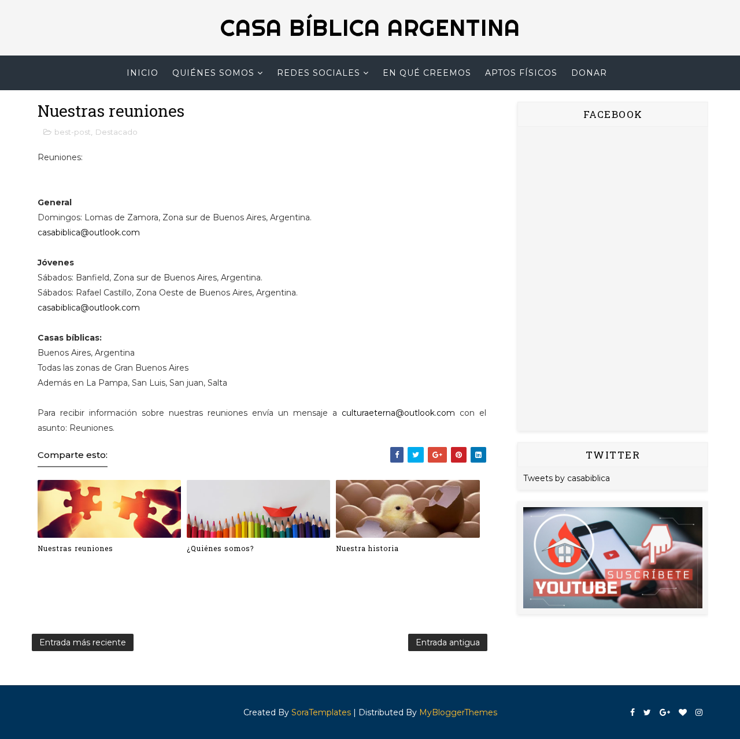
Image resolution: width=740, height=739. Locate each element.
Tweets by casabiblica (566, 478)
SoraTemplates (321, 712)
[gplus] (665, 712)
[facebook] (632, 712)
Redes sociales (318, 73)
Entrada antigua (448, 642)
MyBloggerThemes (458, 712)
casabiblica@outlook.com (89, 232)
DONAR (589, 73)
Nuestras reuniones (75, 548)
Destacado (116, 131)
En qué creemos (427, 73)
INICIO (142, 73)
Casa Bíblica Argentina (370, 27)
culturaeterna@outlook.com (398, 413)
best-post (72, 131)
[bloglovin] (683, 712)
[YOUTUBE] (612, 557)
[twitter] (647, 712)
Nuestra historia (367, 548)
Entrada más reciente (82, 642)
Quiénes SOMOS (213, 73)
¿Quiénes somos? (220, 548)
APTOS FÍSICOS (521, 73)
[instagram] (699, 712)
